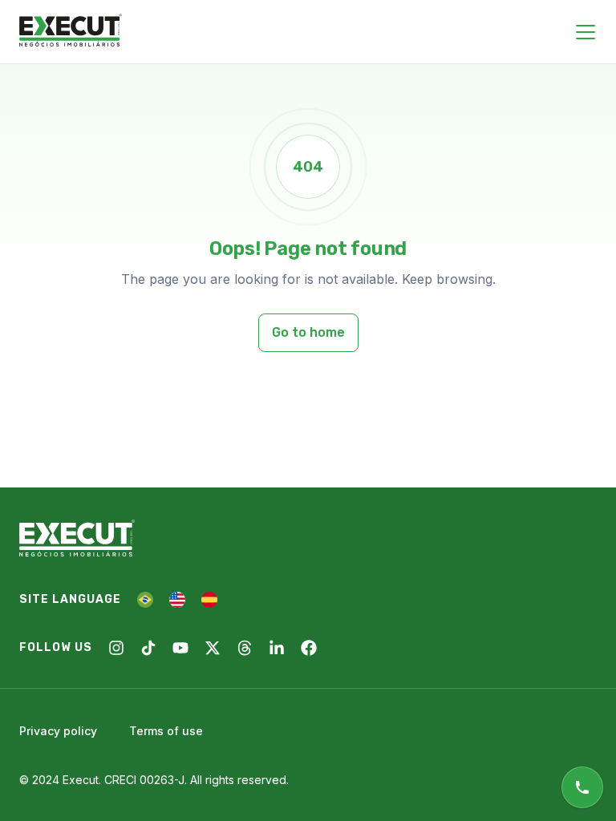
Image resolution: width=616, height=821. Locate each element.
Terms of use (166, 731)
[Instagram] (116, 648)
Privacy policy (58, 731)
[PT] (145, 600)
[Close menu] (585, 32)
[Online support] (582, 787)
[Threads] (245, 648)
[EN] (177, 600)
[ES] (209, 600)
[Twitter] (213, 648)
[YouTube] (180, 648)
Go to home (308, 332)
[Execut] (70, 31)
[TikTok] (148, 648)
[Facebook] (309, 648)
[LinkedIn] (277, 648)
